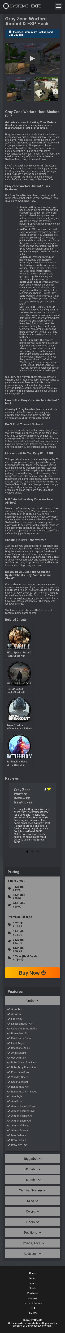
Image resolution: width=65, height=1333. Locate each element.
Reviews (32, 1298)
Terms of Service (32, 1303)
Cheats (32, 1288)
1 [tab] (27, 850)
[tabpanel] (32, 815)
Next (55, 92)
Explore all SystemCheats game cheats (28, 611)
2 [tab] (32, 850)
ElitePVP (32, 1313)
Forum (32, 1283)
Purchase (32, 1293)
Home (32, 1273)
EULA (33, 1308)
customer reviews (27, 598)
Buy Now (30, 973)
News (32, 1278)
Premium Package (48, 592)
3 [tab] (38, 850)
